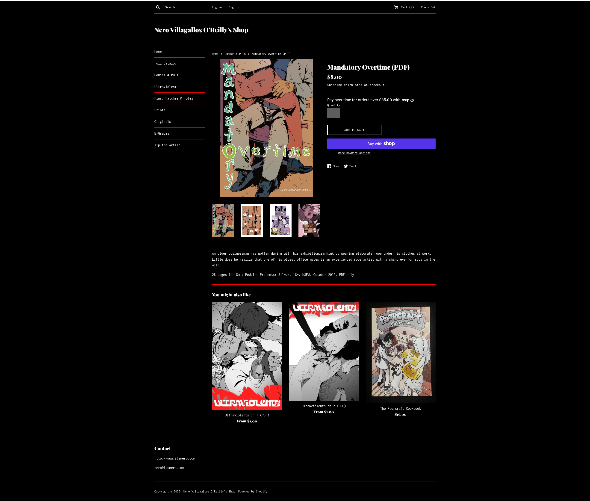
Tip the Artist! (168, 145)
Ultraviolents (166, 87)
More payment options (354, 153)
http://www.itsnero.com (174, 458)
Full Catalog (165, 63)
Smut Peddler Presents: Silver (262, 275)
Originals (162, 122)
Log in (217, 7)
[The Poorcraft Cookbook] (401, 352)
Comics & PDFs (166, 75)
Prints (159, 110)
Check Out (428, 7)
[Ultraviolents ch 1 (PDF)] (247, 356)
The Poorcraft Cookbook (400, 408)
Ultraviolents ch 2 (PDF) (324, 406)
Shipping (334, 85)
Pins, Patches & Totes (173, 98)
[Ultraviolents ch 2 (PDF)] (324, 351)
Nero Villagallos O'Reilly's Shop (201, 29)
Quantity (333, 105)
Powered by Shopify (252, 491)
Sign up (234, 7)
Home (158, 52)
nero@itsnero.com (169, 468)
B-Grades (161, 133)
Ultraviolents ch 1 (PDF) (247, 415)
